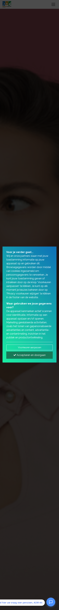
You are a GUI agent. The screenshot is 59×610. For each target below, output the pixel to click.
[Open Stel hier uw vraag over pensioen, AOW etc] (50, 602)
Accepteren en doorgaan (31, 355)
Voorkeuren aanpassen (29, 347)
